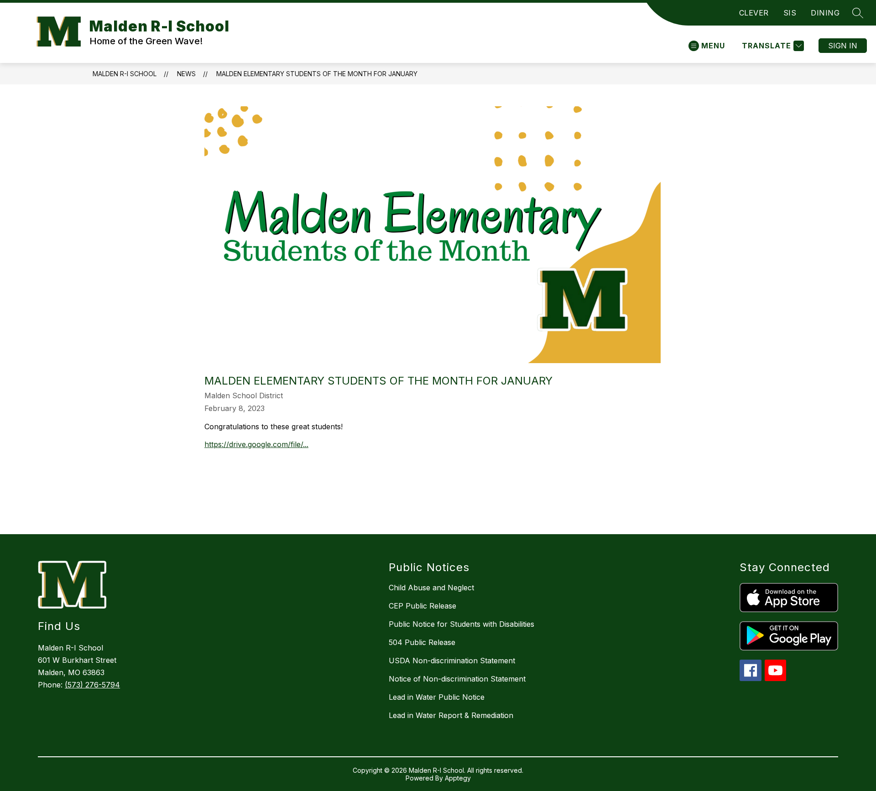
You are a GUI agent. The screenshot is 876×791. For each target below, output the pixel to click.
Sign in (842, 45)
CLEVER (754, 12)
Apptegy (458, 778)
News (186, 74)
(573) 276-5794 (92, 684)
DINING (825, 12)
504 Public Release (422, 642)
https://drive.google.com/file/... (256, 444)
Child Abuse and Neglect (431, 587)
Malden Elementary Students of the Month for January (316, 74)
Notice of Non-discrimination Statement (457, 678)
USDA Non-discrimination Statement (452, 660)
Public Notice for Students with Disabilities (461, 624)
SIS (790, 12)
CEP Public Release (422, 605)
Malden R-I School (124, 74)
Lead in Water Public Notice (437, 697)
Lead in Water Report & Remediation (451, 715)
